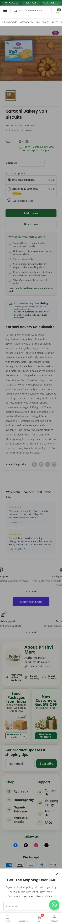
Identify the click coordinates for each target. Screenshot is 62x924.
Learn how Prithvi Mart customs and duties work (30, 290)
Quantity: (11, 162)
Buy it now (31, 224)
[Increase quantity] (40, 162)
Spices (54, 22)
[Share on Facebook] (34, 464)
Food (37, 22)
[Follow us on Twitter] (26, 845)
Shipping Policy (51, 803)
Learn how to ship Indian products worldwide (30, 316)
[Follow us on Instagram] (36, 845)
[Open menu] (5, 11)
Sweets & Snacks (21, 820)
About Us (49, 813)
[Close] (57, 873)
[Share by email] (54, 464)
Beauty (45, 22)
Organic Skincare (20, 809)
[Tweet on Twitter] (47, 464)
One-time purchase (23, 179)
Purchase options (15, 173)
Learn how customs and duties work (31, 312)
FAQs (48, 822)
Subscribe (46, 763)
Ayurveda (11, 22)
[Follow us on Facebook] (15, 845)
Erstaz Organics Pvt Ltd (20, 125)
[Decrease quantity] (22, 162)
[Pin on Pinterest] (41, 464)
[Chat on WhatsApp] (54, 905)
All (3, 22)
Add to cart (31, 213)
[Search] (15, 10)
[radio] (9, 180)
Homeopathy (26, 22)
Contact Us (51, 792)
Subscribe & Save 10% (25, 191)
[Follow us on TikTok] (46, 845)
